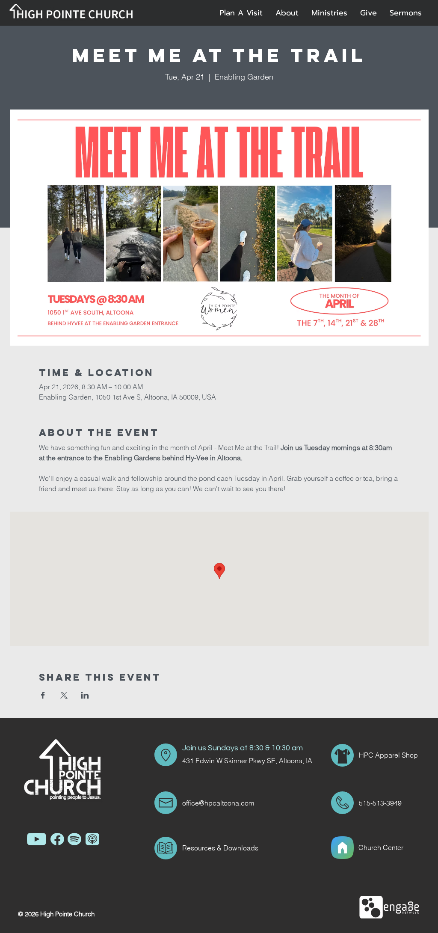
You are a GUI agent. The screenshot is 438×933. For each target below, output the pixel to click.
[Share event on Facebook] (43, 695)
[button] (287, 13)
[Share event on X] (64, 695)
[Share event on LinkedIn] (85, 695)
